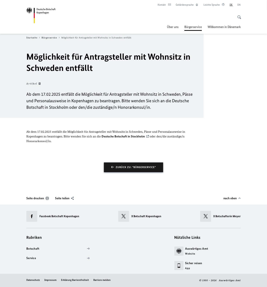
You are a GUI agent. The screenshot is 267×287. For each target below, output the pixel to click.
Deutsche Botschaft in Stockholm (123, 136)
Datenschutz (33, 280)
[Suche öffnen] (238, 15)
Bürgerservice (193, 28)
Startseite (31, 37)
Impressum (50, 280)
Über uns (173, 27)
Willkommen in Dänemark (224, 27)
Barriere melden (102, 280)
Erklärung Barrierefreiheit (75, 280)
